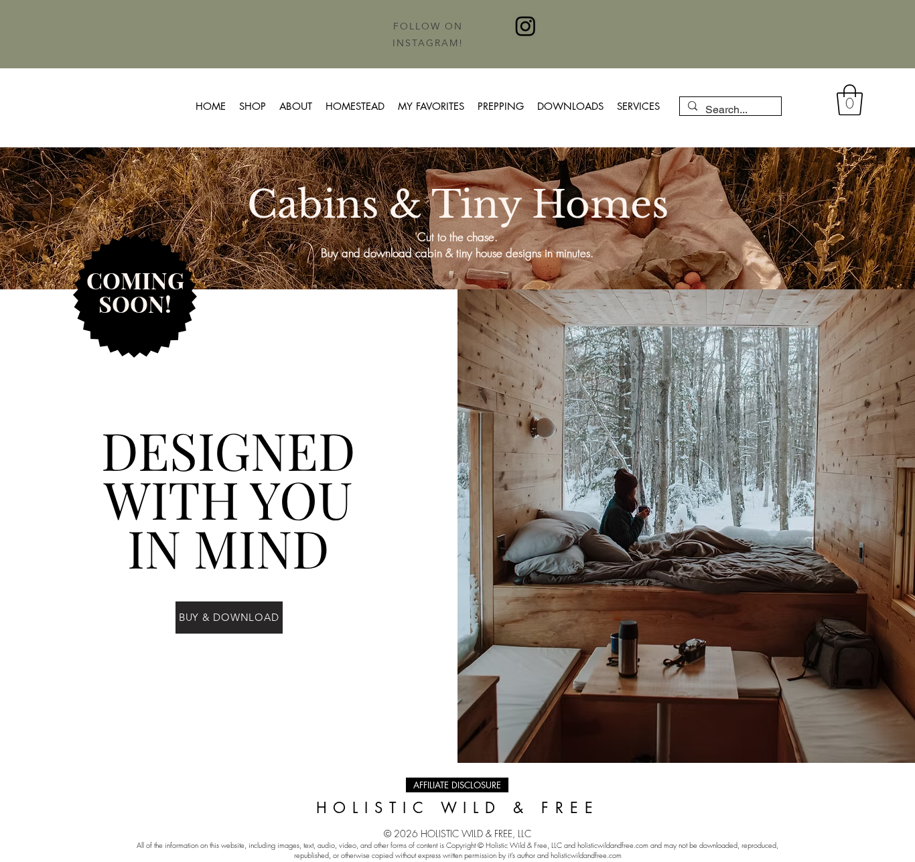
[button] (850, 99)
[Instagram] (525, 26)
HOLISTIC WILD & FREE (458, 807)
